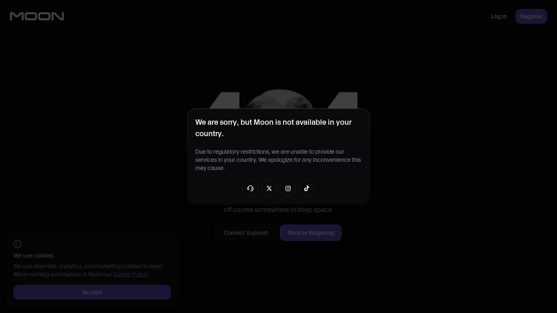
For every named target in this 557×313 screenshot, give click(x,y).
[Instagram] (288, 188)
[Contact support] (250, 188)
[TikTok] (306, 188)
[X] (269, 188)
